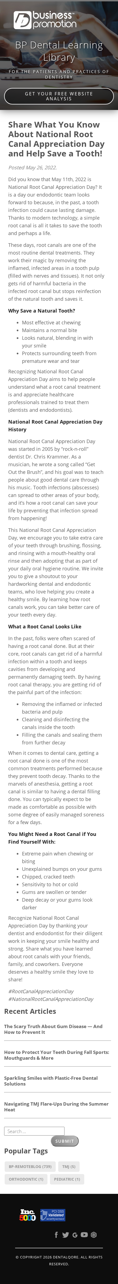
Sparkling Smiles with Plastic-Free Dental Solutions (51, 1081)
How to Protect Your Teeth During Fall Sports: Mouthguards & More (56, 1055)
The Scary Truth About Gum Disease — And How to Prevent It (53, 1029)
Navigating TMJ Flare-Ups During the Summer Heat (56, 1106)
